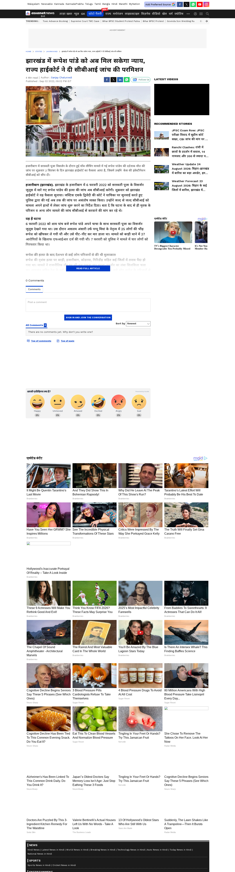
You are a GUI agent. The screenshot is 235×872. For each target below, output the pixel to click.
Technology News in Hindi (131, 849)
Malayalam (33, 4)
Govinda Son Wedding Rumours (184, 21)
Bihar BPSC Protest (153, 21)
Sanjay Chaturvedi (61, 77)
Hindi (114, 4)
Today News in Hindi (180, 849)
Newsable (47, 4)
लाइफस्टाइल (132, 13)
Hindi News (34, 849)
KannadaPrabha (75, 4)
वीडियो (156, 13)
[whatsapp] (193, 4)
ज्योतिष (178, 13)
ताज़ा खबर (65, 13)
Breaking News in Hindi (103, 849)
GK (83, 13)
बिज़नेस (145, 13)
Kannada (59, 4)
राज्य (108, 13)
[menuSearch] (207, 13)
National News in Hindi (40, 853)
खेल (164, 13)
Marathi (123, 4)
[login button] (196, 13)
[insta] (206, 4)
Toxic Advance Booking (55, 21)
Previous (201, 21)
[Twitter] (186, 4)
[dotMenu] (188, 14)
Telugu (89, 4)
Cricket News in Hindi (64, 865)
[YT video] (200, 4)
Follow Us (144, 79)
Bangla (106, 4)
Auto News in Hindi (157, 849)
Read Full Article (88, 268)
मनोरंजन (118, 13)
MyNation (134, 4)
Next (206, 21)
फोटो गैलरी (95, 13)
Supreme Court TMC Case (85, 21)
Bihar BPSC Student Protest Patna (121, 21)
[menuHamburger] (201, 13)
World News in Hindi (77, 849)
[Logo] (41, 14)
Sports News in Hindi (39, 865)
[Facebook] (180, 4)
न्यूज (76, 13)
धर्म (171, 13)
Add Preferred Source (158, 4)
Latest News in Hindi (53, 849)
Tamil (97, 4)
